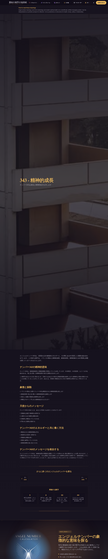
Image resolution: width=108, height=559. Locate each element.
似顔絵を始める (101, 2)
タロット (58, 2)
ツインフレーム (46, 2)
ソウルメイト (34, 2)
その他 (67, 2)
